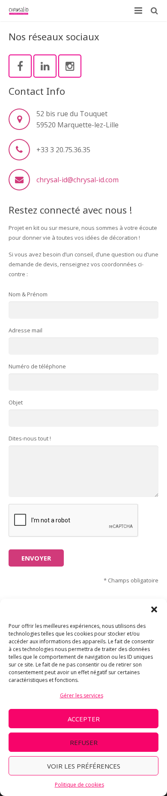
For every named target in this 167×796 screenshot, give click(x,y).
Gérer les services (81, 695)
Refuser (84, 742)
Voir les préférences (83, 766)
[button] (154, 609)
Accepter (84, 719)
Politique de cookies (79, 784)
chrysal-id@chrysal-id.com (77, 179)
